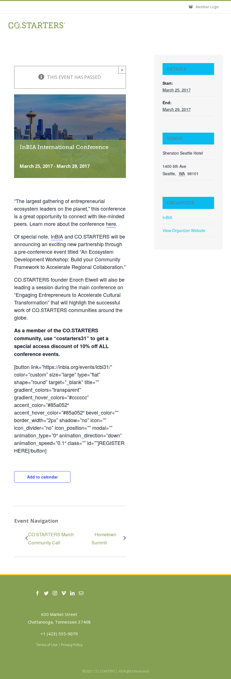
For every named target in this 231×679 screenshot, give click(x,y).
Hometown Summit (104, 538)
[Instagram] (55, 593)
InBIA (57, 236)
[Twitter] (46, 593)
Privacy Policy (72, 644)
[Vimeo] (63, 593)
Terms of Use (46, 644)
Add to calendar (42, 477)
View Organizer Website (184, 230)
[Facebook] (37, 593)
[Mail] (81, 593)
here (111, 223)
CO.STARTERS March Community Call (51, 538)
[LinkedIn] (72, 593)
